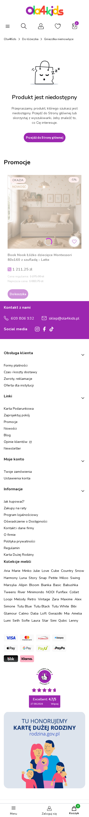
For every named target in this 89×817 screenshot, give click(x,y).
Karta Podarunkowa (19, 408)
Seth (16, 620)
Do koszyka (18, 294)
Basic (57, 585)
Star (45, 620)
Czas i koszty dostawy (20, 372)
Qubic (62, 620)
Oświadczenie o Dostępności (25, 521)
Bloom (34, 585)
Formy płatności (16, 365)
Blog (7, 435)
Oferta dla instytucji (19, 385)
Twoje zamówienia (18, 471)
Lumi (7, 620)
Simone (9, 606)
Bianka (46, 585)
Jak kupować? (14, 501)
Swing (75, 577)
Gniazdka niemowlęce (58, 39)
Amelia (76, 613)
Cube (55, 570)
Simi (53, 620)
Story (33, 577)
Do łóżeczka (30, 39)
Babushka (70, 585)
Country (67, 570)
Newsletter (12, 448)
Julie (36, 570)
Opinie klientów (16, 442)
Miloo (64, 577)
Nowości (10, 428)
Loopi (8, 599)
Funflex (62, 592)
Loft (43, 613)
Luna (23, 577)
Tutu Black (42, 606)
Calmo (24, 613)
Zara (55, 599)
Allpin (23, 585)
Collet (74, 592)
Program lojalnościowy (21, 515)
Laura (36, 620)
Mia (67, 613)
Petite (53, 577)
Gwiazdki (55, 613)
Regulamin (12, 548)
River (21, 592)
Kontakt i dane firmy (19, 528)
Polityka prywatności (19, 541)
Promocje (11, 422)
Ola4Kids (10, 39)
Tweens (10, 592)
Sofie (26, 620)
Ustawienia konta (17, 478)
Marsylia (10, 585)
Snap (43, 577)
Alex (78, 599)
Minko (27, 570)
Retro (32, 599)
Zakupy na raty (15, 508)
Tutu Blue (24, 606)
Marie (16, 570)
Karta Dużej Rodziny (19, 554)
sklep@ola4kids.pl (64, 318)
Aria (7, 570)
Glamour (10, 613)
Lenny (73, 620)
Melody (20, 599)
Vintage (44, 599)
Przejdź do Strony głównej (44, 137)
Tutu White (60, 606)
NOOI (50, 592)
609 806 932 (22, 318)
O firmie (10, 534)
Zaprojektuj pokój (17, 415)
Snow (79, 570)
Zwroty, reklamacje (18, 378)
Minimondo (35, 592)
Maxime (67, 599)
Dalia (34, 613)
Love (45, 570)
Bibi (73, 606)
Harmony (11, 577)
